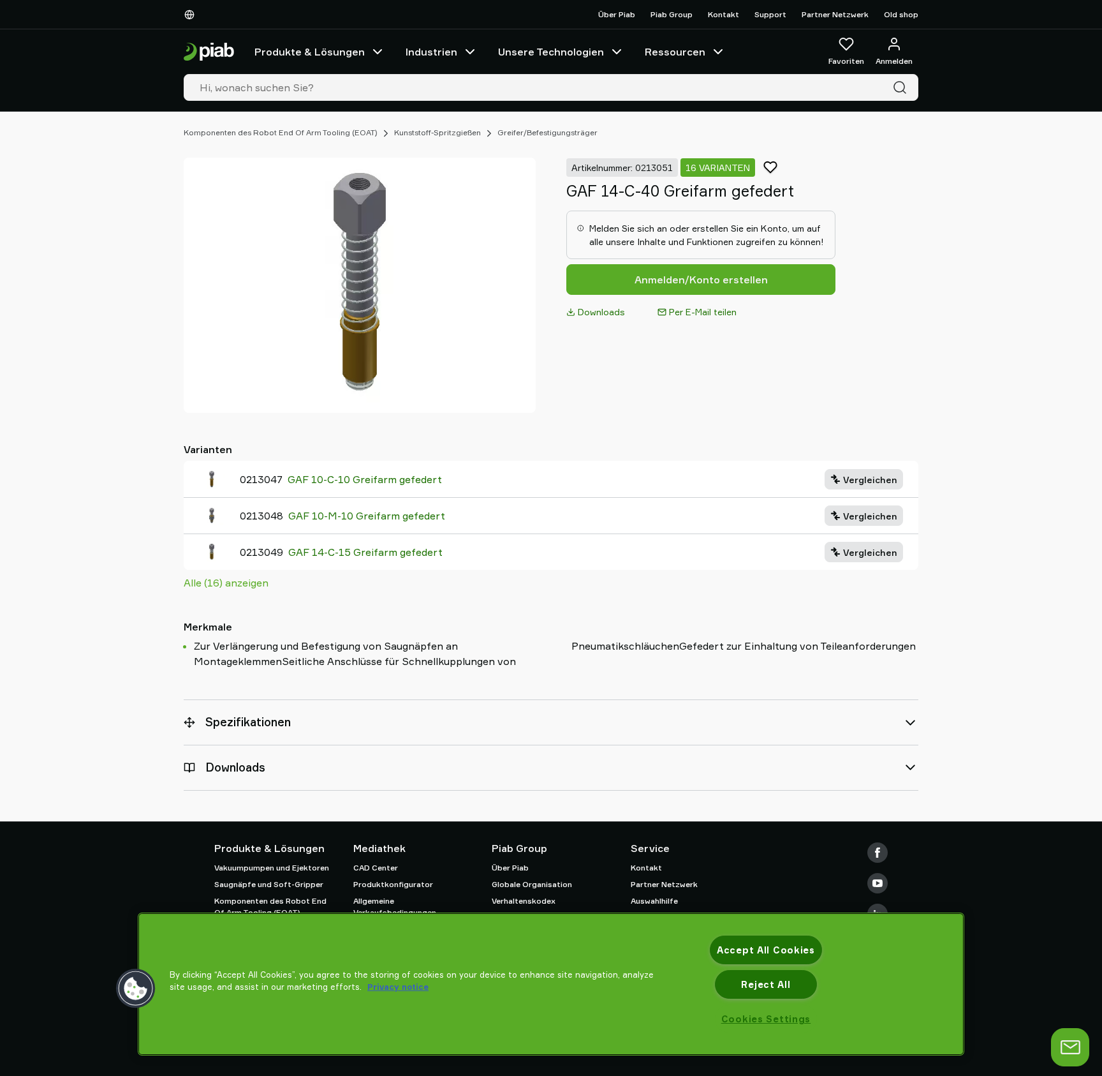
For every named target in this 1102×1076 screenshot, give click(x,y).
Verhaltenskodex (523, 901)
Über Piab (616, 14)
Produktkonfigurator (393, 884)
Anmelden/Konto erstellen (701, 279)
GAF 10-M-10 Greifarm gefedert (366, 515)
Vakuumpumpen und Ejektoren (271, 867)
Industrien (431, 51)
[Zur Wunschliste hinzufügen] (770, 167)
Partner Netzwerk (835, 14)
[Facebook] (877, 852)
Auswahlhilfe (654, 901)
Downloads (601, 311)
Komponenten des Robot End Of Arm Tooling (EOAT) (281, 132)
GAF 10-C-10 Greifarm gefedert (365, 479)
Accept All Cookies (766, 950)
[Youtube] (877, 883)
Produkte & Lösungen (309, 51)
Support (770, 14)
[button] (135, 988)
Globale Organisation (532, 884)
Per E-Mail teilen (703, 311)
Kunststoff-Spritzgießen (437, 132)
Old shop (901, 14)
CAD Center (375, 867)
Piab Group (671, 14)
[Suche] (902, 87)
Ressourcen (675, 51)
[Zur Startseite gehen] (209, 52)
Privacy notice (398, 987)
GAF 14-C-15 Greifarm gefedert (365, 552)
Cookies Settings (766, 1018)
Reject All (765, 984)
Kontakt (723, 14)
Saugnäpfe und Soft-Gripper (268, 884)
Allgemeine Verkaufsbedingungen (394, 906)
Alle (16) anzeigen (226, 582)
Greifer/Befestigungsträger (547, 132)
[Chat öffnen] (1070, 1047)
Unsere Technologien (551, 51)
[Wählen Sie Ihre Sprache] (192, 14)
